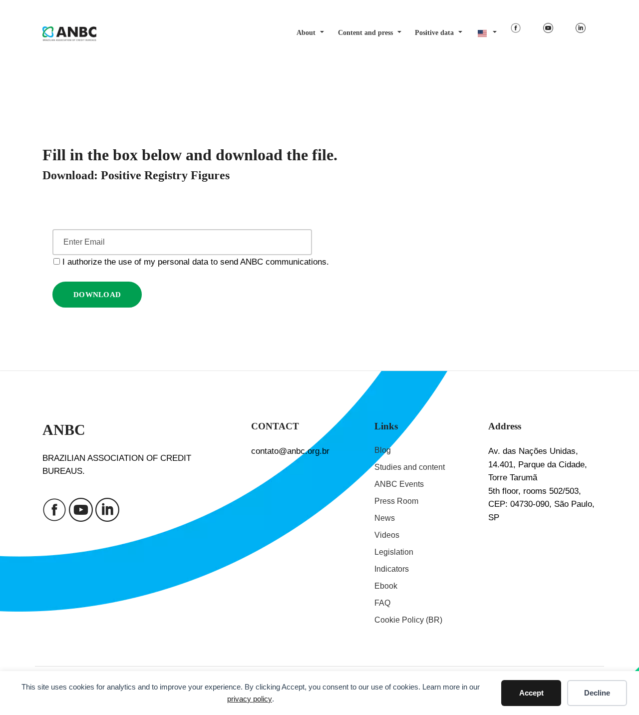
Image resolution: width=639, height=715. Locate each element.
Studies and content (409, 467)
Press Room (396, 501)
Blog (382, 450)
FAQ (382, 603)
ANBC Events (399, 484)
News (384, 518)
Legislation (393, 552)
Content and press (365, 32)
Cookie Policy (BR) (408, 620)
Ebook (385, 586)
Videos (386, 535)
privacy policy (249, 699)
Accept (531, 693)
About (306, 32)
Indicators (391, 569)
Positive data (434, 32)
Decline (597, 693)
